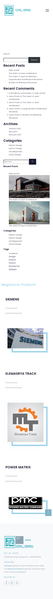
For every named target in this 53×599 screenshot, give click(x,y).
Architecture (13, 253)
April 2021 (13, 131)
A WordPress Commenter (20, 93)
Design (12, 256)
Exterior (12, 259)
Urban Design (15, 154)
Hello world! (14, 70)
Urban (12, 269)
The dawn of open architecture (23, 73)
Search (6, 54)
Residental (14, 266)
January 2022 (15, 128)
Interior (12, 262)
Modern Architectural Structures (23, 82)
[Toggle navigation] (46, 10)
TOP (48, 513)
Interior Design (15, 148)
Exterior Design (15, 145)
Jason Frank (14, 96)
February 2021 (15, 134)
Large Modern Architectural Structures (26, 79)
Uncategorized (15, 151)
